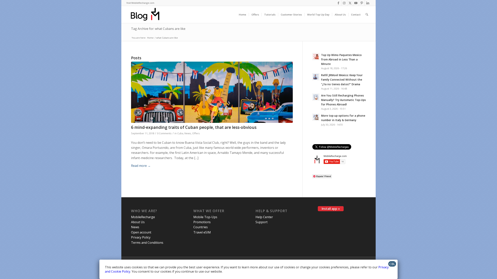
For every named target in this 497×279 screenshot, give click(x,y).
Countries (200, 227)
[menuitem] (140, 3)
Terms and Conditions (147, 242)
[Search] (367, 14)
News (187, 133)
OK (392, 264)
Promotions (202, 222)
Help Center (264, 217)
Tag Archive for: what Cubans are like (158, 29)
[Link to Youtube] (356, 3)
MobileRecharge (143, 217)
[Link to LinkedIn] (368, 3)
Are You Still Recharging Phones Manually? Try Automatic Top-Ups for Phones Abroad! (343, 100)
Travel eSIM (202, 232)
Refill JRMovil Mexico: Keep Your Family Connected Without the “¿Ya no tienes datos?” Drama (342, 79)
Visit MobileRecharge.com (140, 2)
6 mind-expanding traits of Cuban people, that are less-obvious (193, 127)
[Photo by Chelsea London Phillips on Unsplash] (212, 92)
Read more (141, 166)
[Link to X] (350, 3)
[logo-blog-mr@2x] (147, 14)
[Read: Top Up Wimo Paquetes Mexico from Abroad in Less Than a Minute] (315, 56)
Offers (196, 133)
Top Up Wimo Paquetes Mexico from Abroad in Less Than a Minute (341, 59)
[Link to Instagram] (344, 3)
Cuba (180, 133)
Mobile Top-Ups (205, 217)
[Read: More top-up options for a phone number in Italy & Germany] (315, 117)
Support (261, 222)
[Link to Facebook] (338, 3)
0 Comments (164, 133)
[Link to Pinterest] (362, 3)
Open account (141, 232)
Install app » (331, 209)
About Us (138, 222)
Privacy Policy (140, 237)
